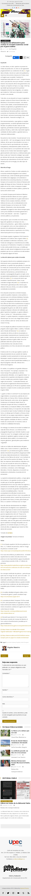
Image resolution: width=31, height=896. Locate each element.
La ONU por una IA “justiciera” (5, 656)
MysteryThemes (24, 888)
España (18, 642)
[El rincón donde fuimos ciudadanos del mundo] (5, 743)
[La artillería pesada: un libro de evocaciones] (5, 753)
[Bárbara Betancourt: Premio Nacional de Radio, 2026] (5, 763)
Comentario (6, 673)
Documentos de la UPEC (8, 3)
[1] (24, 71)
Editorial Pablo (9, 778)
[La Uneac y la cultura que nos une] (5, 733)
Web (3, 704)
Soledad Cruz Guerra (18, 757)
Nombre (5, 690)
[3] (11, 278)
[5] (18, 331)
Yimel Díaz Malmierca (18, 737)
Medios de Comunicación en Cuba (15, 5)
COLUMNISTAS (5, 40)
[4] (18, 282)
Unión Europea (25, 642)
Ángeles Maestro (13, 647)
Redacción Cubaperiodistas (17, 770)
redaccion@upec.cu (19, 859)
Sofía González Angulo (19, 747)
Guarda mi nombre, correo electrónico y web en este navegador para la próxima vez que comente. (14, 715)
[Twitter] (21, 57)
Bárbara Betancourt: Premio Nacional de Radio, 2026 (20, 762)
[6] (8, 450)
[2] (27, 238)
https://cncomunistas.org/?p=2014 (10, 596)
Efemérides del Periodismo (22, 3)
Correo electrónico (8, 697)
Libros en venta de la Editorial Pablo (15, 803)
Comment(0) (12, 51)
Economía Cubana (11, 642)
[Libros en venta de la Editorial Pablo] (15, 790)
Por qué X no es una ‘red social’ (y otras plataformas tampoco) (27, 656)
